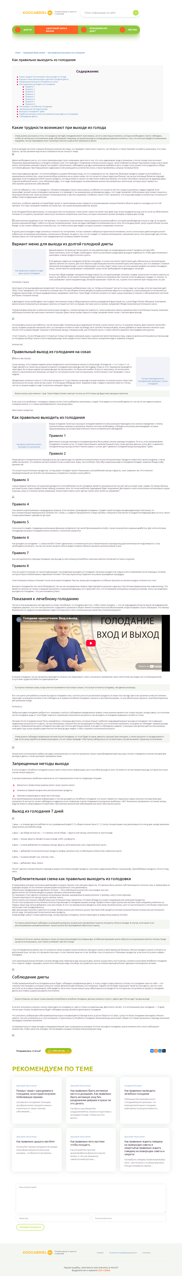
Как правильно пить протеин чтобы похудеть (87, 1143)
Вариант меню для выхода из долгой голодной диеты (44, 79)
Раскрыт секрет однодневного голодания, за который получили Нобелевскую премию (35, 1093)
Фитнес (132, 29)
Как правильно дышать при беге (35, 1141)
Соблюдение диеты (28, 116)
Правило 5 (30, 96)
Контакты (146, 1253)
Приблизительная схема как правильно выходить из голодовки (48, 114)
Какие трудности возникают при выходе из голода (42, 77)
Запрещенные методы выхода (33, 109)
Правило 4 (30, 94)
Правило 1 (30, 87)
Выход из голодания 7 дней (31, 111)
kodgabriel (37, 13)
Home (17, 53)
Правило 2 (30, 89)
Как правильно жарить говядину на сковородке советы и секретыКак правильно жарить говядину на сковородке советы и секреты (144, 1148)
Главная (100, 1253)
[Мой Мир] (160, 1050)
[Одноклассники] (156, 1050)
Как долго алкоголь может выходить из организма (29, 445)
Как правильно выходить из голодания (37, 84)
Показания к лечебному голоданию (35, 106)
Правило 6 (30, 99)
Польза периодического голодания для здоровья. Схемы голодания (153, 381)
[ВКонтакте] (152, 1050)
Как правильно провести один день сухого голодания (29, 272)
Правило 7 (30, 101)
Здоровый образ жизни (56, 29)
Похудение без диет (98, 29)
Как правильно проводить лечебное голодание (139, 1092)
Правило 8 (30, 104)
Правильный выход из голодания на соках (38, 82)
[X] (164, 1050)
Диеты (27, 29)
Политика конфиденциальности (123, 1253)
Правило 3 (30, 92)
